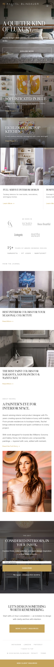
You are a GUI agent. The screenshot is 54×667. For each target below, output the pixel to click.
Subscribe (27, 568)
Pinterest (38, 644)
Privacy (34, 653)
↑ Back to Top (27, 649)
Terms (43, 653)
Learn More (8, 203)
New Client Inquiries (27, 628)
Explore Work (27, 51)
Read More (8, 321)
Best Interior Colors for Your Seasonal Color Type (24, 313)
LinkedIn (27, 644)
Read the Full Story (11, 446)
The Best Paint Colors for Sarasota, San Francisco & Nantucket (21, 374)
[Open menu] (48, 4)
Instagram (16, 644)
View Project (11, 111)
